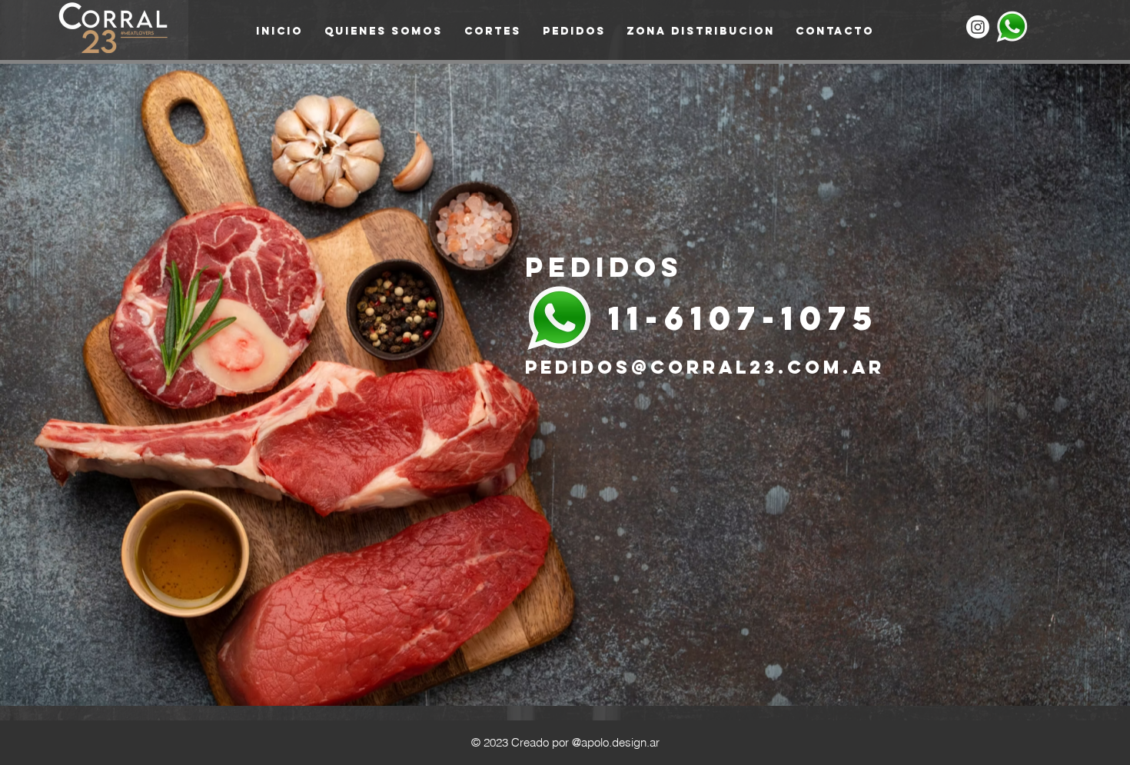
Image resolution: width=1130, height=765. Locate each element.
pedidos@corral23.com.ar (705, 366)
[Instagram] (977, 26)
